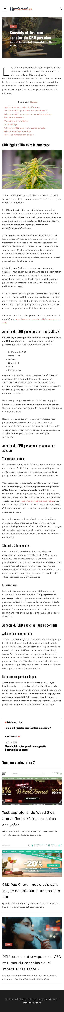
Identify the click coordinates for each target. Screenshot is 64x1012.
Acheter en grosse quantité (17, 131)
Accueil (12, 41)
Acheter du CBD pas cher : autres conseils (25, 128)
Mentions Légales (32, 1002)
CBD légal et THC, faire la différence (22, 107)
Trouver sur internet (14, 117)
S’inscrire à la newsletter (16, 121)
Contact (53, 999)
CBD (13, 26)
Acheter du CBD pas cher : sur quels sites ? (25, 111)
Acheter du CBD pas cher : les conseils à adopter (28, 114)
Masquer (34, 102)
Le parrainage (11, 124)
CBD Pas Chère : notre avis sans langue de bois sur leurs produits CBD (31, 890)
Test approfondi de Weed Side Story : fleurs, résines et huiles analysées (29, 818)
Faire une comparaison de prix (19, 135)
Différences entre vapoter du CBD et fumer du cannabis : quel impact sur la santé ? (31, 963)
